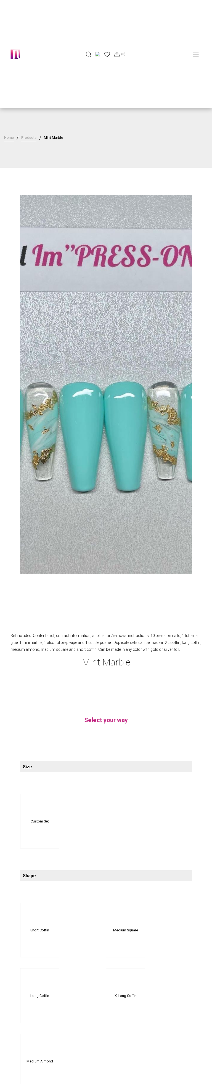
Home (9, 137)
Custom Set (40, 821)
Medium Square (125, 930)
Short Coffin (39, 930)
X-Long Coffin (126, 996)
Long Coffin (39, 996)
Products (28, 137)
